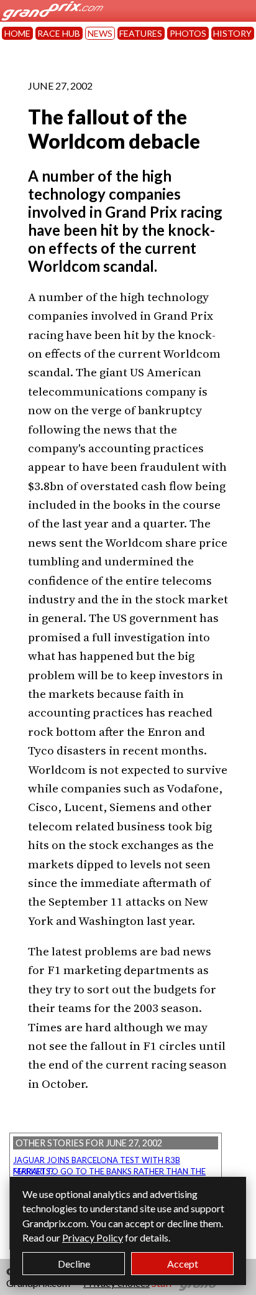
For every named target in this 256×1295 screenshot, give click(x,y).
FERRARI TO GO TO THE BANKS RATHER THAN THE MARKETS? (109, 1171)
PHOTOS (188, 33)
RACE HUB (58, 33)
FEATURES (140, 33)
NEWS (100, 33)
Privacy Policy (92, 1237)
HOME (17, 33)
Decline (74, 1263)
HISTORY (232, 33)
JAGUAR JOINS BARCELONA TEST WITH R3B (96, 1160)
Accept (182, 1263)
